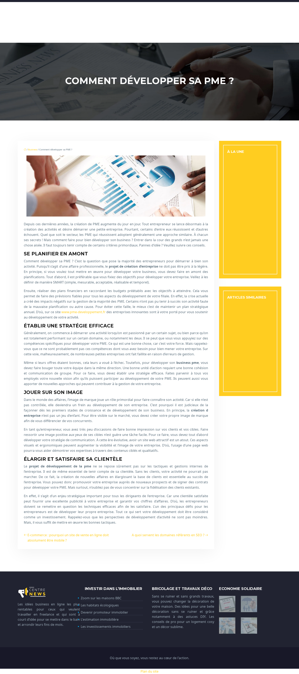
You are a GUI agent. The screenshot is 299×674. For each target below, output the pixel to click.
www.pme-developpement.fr (83, 312)
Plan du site (149, 671)
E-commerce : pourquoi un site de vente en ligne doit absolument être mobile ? (68, 538)
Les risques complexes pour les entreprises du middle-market (249, 332)
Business (32, 149)
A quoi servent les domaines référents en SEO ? (168, 535)
